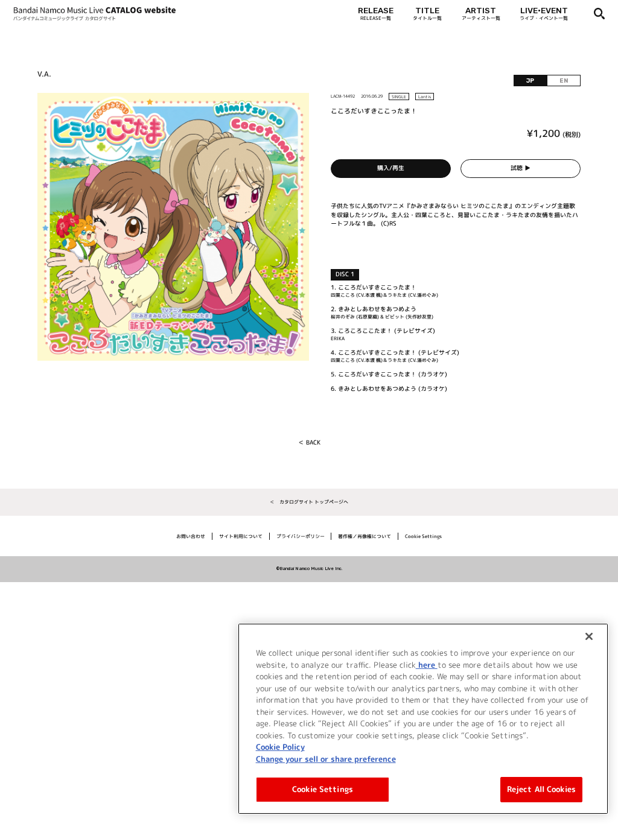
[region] (423, 718)
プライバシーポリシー (300, 536)
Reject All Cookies (541, 789)
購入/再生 (390, 168)
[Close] (589, 636)
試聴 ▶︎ (520, 168)
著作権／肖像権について (364, 536)
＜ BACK (309, 442)
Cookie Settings (322, 789)
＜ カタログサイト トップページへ (309, 501)
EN (563, 80)
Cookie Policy (280, 746)
